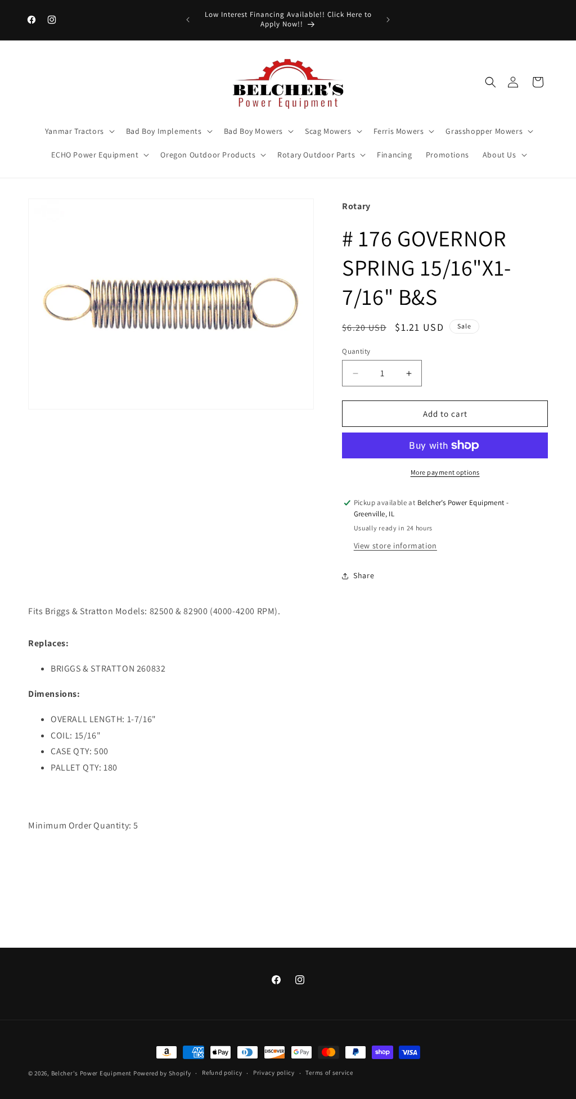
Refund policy (222, 1073)
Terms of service (329, 1073)
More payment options (445, 472)
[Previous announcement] (188, 19)
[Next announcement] (388, 19)
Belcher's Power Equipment (91, 1073)
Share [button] (363, 575)
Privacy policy (274, 1073)
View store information (395, 546)
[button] (490, 82)
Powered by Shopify (162, 1073)
